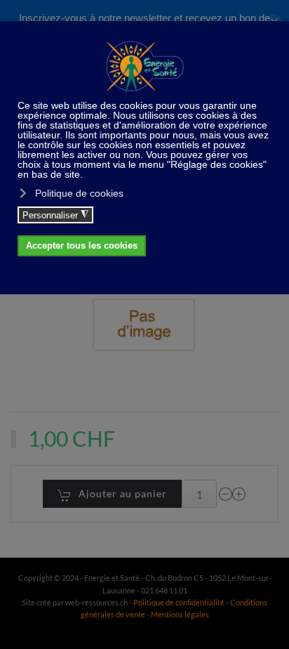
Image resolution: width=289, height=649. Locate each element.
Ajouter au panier (123, 493)
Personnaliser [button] (55, 215)
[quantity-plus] (239, 494)
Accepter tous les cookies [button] (81, 246)
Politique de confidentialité (178, 602)
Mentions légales (180, 614)
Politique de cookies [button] (79, 193)
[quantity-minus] (226, 494)
